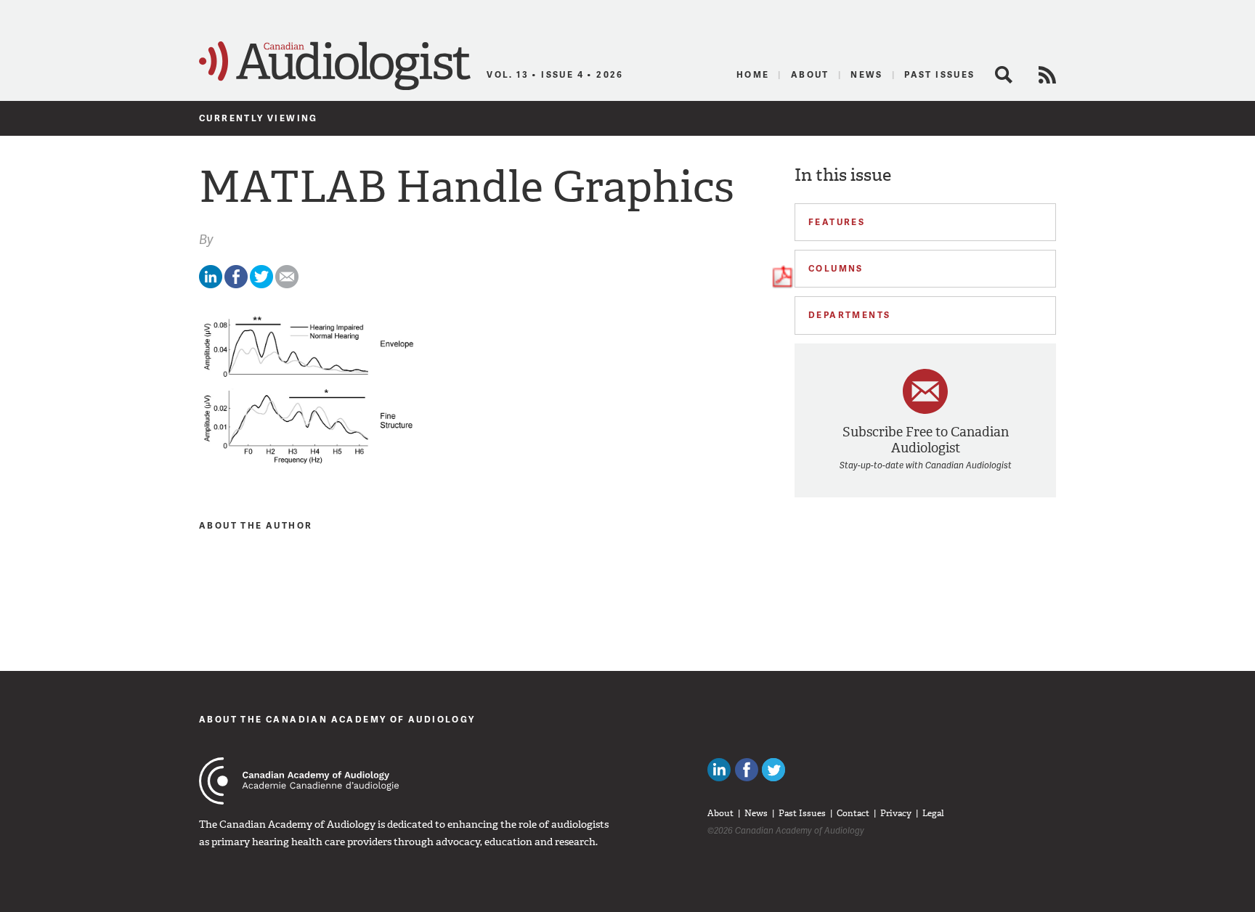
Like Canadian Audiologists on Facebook (746, 769)
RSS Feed (1047, 75)
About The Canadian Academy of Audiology (337, 719)
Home (753, 74)
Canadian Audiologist (335, 66)
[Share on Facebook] (236, 285)
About (810, 74)
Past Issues (939, 74)
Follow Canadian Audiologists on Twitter (773, 769)
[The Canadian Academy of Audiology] (299, 781)
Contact (853, 813)
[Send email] (286, 285)
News (866, 74)
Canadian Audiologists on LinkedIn (719, 769)
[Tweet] (261, 285)
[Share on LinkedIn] (210, 285)
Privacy (895, 813)
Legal (933, 813)
